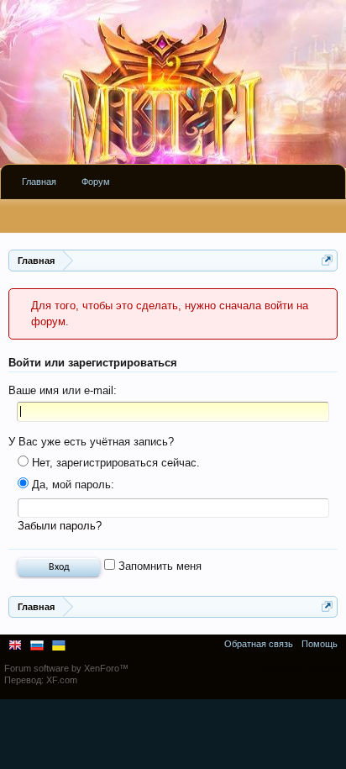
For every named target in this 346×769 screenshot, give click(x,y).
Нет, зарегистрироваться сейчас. (114, 462)
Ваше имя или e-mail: (62, 390)
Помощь (319, 644)
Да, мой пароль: (71, 484)
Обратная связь (258, 644)
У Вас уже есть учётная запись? (91, 441)
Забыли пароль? (60, 525)
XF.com (61, 680)
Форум (95, 181)
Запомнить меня (158, 566)
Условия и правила (301, 668)
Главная (39, 181)
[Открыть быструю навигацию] (327, 260)
